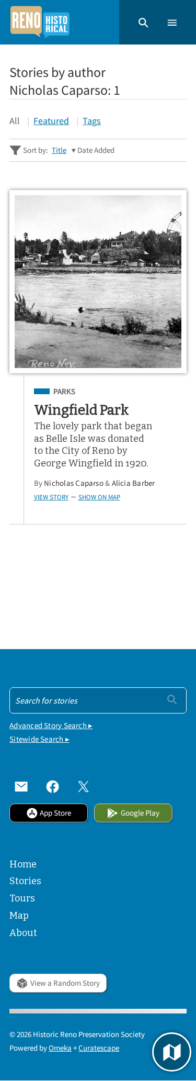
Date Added (95, 150)
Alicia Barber (133, 483)
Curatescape (98, 1048)
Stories (25, 881)
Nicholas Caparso (73, 483)
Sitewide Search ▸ (39, 739)
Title (59, 150)
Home (23, 864)
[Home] (39, 22)
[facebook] (52, 786)
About (23, 933)
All (14, 121)
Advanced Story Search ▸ (51, 725)
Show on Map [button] (99, 497)
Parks (64, 391)
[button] (143, 22)
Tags (92, 121)
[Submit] (172, 699)
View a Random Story (65, 983)
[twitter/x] (83, 786)
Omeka (60, 1048)
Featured (51, 121)
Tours (22, 898)
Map (19, 915)
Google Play (140, 813)
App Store (55, 813)
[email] (21, 786)
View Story (51, 497)
